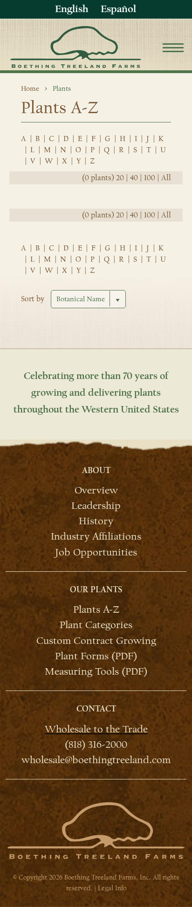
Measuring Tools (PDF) (96, 671)
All (166, 178)
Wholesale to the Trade (96, 728)
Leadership (96, 505)
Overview (96, 489)
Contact (96, 709)
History (96, 520)
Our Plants (96, 590)
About (96, 470)
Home (30, 88)
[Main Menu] (173, 49)
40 (134, 178)
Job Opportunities (96, 551)
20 (120, 178)
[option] (118, 9)
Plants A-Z (96, 609)
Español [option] (118, 9)
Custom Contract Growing (96, 640)
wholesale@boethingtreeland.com (96, 759)
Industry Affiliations (96, 535)
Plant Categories (96, 624)
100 (149, 178)
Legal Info (112, 888)
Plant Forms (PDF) (96, 655)
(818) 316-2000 (96, 744)
